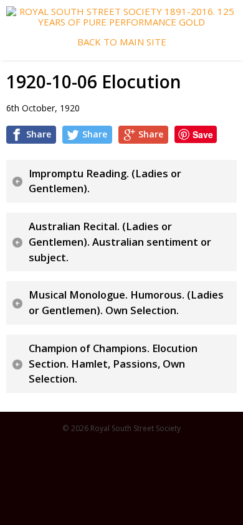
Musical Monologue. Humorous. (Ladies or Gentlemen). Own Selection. (126, 302)
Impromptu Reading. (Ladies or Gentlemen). (105, 181)
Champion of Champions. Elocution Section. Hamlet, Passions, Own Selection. (113, 363)
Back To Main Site (121, 42)
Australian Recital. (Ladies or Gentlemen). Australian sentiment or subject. (120, 242)
